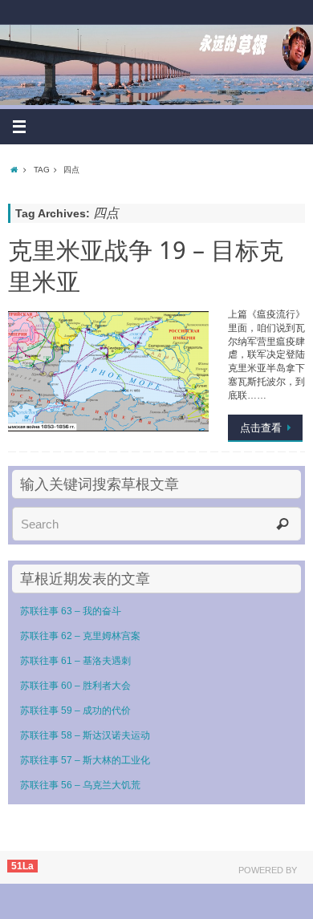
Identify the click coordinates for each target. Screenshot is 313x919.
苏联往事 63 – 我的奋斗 (70, 611)
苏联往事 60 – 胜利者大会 (75, 685)
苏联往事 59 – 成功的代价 (75, 710)
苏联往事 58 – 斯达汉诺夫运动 (85, 735)
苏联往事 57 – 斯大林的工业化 (85, 760)
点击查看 (261, 428)
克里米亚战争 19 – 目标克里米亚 (145, 266)
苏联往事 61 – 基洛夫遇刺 (75, 660)
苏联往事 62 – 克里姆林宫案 (80, 636)
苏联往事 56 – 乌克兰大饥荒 (80, 785)
